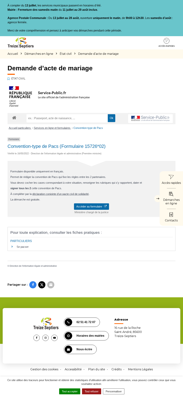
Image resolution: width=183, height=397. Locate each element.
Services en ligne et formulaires (52, 127)
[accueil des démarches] (14, 117)
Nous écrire (84, 349)
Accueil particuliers (20, 127)
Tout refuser (91, 391)
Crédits (117, 369)
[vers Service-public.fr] (150, 118)
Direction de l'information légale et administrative (33, 266)
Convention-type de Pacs (88, 127)
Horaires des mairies (90, 335)
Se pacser (23, 246)
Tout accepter (70, 391)
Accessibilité (73, 369)
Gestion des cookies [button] (44, 369)
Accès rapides (167, 46)
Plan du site (96, 369)
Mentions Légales (140, 369)
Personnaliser (114, 391)
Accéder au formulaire (90, 206)
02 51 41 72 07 (85, 322)
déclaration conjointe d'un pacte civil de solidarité (60, 193)
